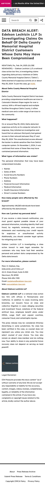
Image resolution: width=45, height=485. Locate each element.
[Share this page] (41, 20)
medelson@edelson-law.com (19, 281)
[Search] (30, 20)
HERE (32, 84)
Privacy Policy (34, 481)
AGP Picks (5, 3)
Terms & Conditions (33, 476)
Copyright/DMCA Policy (16, 481)
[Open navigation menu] (4, 20)
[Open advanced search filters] (35, 20)
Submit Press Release (13, 476)
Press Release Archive (26, 472)
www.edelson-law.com (15, 284)
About (12, 472)
